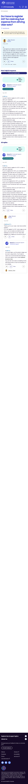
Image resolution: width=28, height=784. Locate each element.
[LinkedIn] (6, 762)
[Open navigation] (2, 7)
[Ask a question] (22, 6)
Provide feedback (7, 747)
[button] (25, 6)
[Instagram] (9, 762)
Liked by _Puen (11, 270)
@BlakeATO (8, 224)
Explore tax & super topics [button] (9, 736)
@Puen (5, 96)
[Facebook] (2, 762)
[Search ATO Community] (19, 6)
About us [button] (4, 739)
